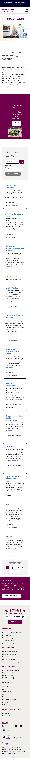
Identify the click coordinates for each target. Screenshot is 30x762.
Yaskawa (9, 446)
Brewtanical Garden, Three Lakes (12, 351)
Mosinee (9, 536)
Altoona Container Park (14, 215)
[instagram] (12, 726)
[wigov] (5, 742)
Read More (19, 197)
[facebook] (3, 726)
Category (8, 165)
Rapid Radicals (12, 288)
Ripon (8, 504)
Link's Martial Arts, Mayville (14, 316)
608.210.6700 (10, 730)
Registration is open (9, 2)
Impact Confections (11, 385)
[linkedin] (21, 726)
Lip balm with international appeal (12, 478)
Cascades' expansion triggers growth (14, 248)
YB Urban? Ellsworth (10, 186)
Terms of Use (11, 751)
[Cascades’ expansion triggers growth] (15, 128)
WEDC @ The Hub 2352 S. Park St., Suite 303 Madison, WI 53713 (14, 737)
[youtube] (16, 726)
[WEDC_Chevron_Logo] (8, 9)
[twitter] (8, 726)
